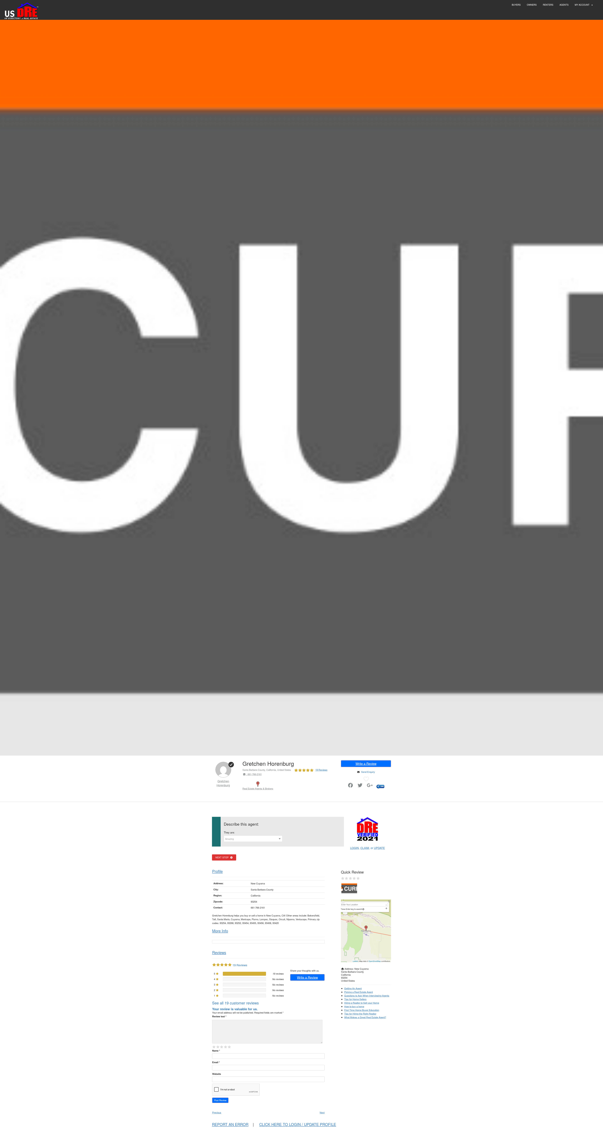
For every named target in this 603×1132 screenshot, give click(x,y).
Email (216, 1062)
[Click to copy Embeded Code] (380, 786)
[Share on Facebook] (350, 786)
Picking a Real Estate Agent (358, 992)
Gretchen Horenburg (223, 783)
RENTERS (548, 4)
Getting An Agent (353, 988)
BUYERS (516, 4)
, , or (367, 848)
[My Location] (363, 909)
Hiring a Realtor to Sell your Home (361, 1002)
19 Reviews (321, 769)
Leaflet (355, 961)
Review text (219, 1016)
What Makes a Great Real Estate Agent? (365, 1017)
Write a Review (366, 763)
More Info (220, 930)
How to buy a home (354, 1006)
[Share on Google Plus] (370, 786)
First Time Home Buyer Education (361, 1010)
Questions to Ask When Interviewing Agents (366, 995)
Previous (216, 1112)
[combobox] (253, 839)
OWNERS (532, 4)
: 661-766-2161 (254, 774)
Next (322, 1112)
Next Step (222, 857)
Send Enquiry (368, 771)
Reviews (219, 952)
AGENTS (564, 4)
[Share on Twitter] (360, 786)
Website (216, 1074)
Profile (217, 871)
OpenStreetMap (375, 961)
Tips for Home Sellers (355, 999)
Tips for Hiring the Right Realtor (360, 1013)
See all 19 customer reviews (235, 1003)
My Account (582, 4)
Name (216, 1050)
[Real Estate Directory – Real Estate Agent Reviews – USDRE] (21, 10)
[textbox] (253, 838)
